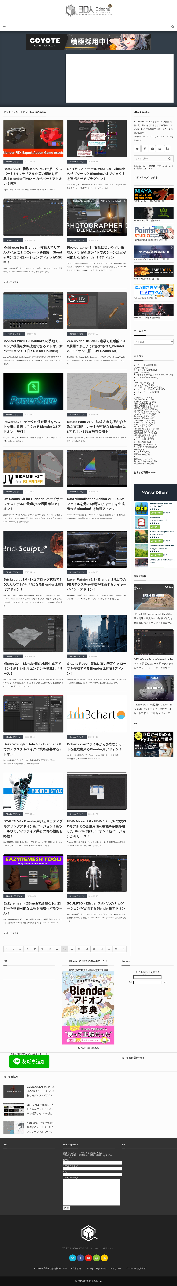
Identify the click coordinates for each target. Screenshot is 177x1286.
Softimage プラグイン (145, 433)
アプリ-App (141, 368)
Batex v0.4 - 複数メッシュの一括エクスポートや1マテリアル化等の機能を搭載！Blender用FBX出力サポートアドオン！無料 (32, 176)
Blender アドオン (13, 162)
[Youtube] (152, 148)
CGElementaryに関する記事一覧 (149, 201)
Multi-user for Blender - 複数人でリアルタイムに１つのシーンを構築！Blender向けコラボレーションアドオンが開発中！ (32, 255)
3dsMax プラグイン (145, 402)
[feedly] (96, 1257)
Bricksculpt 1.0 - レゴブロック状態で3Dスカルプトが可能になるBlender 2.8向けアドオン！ (33, 584)
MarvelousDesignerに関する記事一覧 (151, 259)
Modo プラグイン (143, 425)
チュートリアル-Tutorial (151, 389)
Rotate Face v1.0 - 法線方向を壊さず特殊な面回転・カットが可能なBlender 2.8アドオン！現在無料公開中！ (96, 426)
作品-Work (144, 442)
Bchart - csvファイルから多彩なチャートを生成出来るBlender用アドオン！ (96, 746)
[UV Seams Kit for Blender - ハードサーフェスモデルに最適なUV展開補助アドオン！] (33, 468)
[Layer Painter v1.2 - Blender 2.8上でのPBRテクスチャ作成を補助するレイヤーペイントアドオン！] (97, 549)
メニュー (4, 26)
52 (72, 949)
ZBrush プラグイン (14, 896)
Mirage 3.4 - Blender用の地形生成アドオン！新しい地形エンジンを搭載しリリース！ (33, 668)
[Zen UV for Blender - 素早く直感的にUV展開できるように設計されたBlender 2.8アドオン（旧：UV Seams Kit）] (97, 311)
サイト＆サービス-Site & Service (155, 375)
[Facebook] (144, 148)
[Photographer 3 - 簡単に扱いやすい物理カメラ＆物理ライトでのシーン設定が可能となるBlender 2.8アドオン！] (97, 217)
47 (35, 949)
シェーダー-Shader (147, 377)
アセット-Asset (147, 365)
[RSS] (167, 148)
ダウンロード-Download (148, 387)
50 (57, 949)
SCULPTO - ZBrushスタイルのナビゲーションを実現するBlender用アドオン (96, 906)
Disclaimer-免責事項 (136, 1268)
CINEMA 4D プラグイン (147, 412)
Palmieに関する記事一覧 (145, 298)
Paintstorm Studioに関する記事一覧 (150, 240)
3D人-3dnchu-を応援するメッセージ (147, 973)
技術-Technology (147, 447)
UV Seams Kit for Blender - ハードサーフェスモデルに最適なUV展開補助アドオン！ (33, 504)
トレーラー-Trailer (148, 392)
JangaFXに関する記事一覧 (146, 279)
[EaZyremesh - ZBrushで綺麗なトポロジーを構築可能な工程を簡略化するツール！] (33, 873)
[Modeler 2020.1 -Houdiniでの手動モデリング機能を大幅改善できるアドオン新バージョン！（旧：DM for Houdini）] (33, 311)
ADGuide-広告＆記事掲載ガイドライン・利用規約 (57, 1268)
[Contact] (160, 148)
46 (27, 949)
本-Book (143, 452)
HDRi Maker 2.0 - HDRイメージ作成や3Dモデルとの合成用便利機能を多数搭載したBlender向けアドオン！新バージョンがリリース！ (96, 828)
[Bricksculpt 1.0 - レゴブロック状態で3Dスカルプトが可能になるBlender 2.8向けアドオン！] (33, 549)
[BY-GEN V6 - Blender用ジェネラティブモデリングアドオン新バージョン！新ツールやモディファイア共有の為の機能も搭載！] (33, 791)
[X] (137, 148)
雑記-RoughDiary (144, 463)
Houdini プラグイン (14, 334)
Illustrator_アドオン (144, 416)
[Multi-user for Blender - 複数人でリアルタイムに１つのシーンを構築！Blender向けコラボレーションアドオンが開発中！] (33, 217)
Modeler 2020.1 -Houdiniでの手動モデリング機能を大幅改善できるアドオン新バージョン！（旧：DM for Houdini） (33, 346)
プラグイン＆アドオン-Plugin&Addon (144, 399)
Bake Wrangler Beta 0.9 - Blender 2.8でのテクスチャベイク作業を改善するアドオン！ (33, 749)
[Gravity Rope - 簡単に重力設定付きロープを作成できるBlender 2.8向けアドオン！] (97, 633)
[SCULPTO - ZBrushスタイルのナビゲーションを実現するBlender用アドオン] (97, 873)
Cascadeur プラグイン (146, 410)
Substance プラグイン (145, 435)
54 (87, 949)
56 (102, 949)
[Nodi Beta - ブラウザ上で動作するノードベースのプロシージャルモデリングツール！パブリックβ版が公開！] (13, 1127)
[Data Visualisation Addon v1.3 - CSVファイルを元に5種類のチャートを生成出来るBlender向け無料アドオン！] (97, 468)
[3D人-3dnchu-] (88, 11)
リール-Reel (145, 439)
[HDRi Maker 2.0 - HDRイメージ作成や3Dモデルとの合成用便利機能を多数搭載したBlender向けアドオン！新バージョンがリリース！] (97, 791)
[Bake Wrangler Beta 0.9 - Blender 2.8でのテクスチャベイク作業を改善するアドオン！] (33, 713)
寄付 (131, 982)
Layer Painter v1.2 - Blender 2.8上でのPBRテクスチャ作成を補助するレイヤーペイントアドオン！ (97, 584)
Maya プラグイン (144, 423)
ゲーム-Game (142, 373)
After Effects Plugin (144, 404)
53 (79, 949)
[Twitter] (72, 1257)
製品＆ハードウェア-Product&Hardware (145, 460)
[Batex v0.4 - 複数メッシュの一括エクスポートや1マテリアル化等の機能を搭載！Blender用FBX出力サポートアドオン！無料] (33, 138)
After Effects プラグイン (146, 406)
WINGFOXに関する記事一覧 (147, 317)
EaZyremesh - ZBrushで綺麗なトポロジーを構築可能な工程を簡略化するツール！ (33, 908)
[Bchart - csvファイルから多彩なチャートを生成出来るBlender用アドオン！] (97, 713)
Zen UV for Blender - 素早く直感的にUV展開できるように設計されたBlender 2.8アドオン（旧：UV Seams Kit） (96, 346)
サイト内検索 (172, 26)
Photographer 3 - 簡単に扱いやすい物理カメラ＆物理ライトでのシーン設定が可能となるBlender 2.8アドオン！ (96, 252)
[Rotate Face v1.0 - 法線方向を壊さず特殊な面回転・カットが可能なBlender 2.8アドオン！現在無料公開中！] (97, 391)
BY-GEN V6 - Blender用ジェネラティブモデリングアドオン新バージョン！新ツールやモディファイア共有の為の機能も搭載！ (33, 828)
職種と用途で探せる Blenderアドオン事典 (88, 970)
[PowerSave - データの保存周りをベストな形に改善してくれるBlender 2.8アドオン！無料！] (33, 391)
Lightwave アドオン (144, 420)
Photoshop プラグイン (146, 429)
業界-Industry (142, 454)
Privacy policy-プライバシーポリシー (103, 1268)
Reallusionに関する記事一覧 (147, 220)
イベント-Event (147, 370)
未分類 (139, 450)
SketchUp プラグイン (145, 431)
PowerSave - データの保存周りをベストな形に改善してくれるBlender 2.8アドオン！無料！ (32, 426)
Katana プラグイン (144, 418)
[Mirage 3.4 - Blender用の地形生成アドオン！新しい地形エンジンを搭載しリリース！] (33, 633)
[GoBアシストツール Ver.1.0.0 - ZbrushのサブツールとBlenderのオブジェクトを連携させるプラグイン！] (97, 138)
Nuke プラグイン (143, 427)
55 (94, 949)
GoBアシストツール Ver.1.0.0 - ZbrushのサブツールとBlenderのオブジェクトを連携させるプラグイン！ (96, 174)
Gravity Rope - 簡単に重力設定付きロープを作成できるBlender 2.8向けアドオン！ (97, 668)
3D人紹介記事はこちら (88, 1048)
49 (50, 949)
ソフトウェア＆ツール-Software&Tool (144, 384)
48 (42, 949)
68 (116, 949)
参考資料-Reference (145, 445)
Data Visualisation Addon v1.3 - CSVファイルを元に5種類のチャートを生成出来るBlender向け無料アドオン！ (96, 504)
